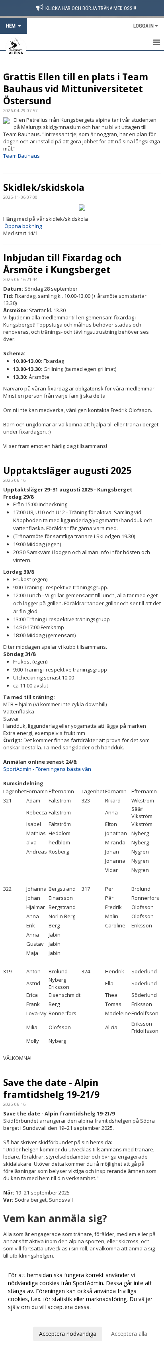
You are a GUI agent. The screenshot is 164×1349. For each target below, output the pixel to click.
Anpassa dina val (29, 1317)
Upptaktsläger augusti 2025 (67, 470)
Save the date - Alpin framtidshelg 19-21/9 (51, 1088)
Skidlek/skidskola (43, 187)
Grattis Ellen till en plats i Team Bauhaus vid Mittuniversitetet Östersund (75, 88)
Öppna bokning (23, 226)
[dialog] (82, 1304)
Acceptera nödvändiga (67, 1333)
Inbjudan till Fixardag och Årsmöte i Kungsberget (62, 263)
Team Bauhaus (21, 155)
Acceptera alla (129, 1333)
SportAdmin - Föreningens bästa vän (47, 769)
